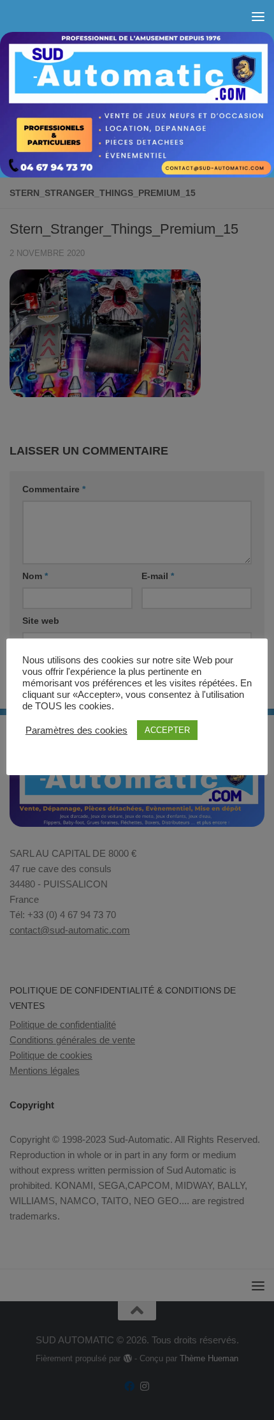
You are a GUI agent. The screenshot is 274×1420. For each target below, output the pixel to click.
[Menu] (258, 16)
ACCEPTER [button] (167, 730)
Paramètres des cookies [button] (76, 730)
